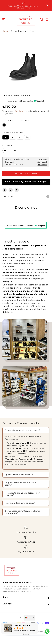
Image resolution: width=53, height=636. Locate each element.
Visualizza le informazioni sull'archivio (42, 162)
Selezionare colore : (16, 121)
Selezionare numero (13, 133)
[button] (3, 19)
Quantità (7, 145)
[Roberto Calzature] (26, 19)
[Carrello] (46, 19)
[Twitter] (11, 190)
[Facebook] (4, 190)
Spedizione (20, 111)
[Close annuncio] (47, 5)
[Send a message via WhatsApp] (47, 631)
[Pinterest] (17, 190)
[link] (25, 570)
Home (5, 31)
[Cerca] (41, 19)
